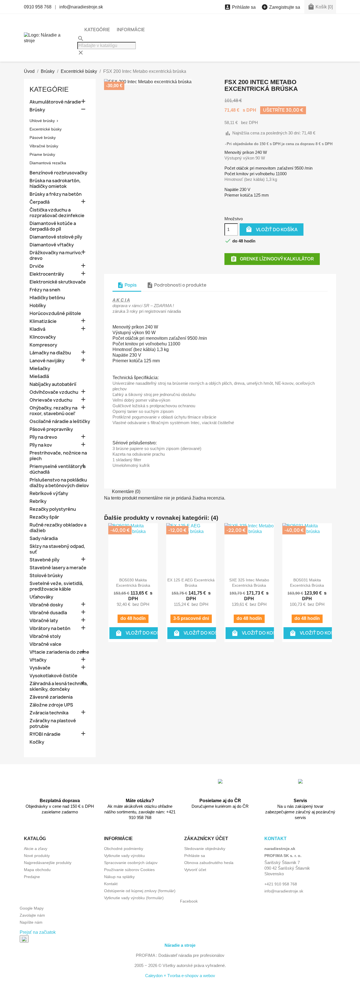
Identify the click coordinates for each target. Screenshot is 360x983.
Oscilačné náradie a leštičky (60, 421)
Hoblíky (38, 306)
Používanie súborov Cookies (129, 869)
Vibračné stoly (45, 636)
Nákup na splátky (119, 876)
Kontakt (111, 883)
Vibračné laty (44, 621)
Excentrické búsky (46, 129)
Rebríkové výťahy (49, 493)
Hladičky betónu (47, 298)
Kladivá (37, 329)
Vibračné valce (45, 644)
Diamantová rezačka (48, 163)
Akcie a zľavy (35, 848)
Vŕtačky (38, 660)
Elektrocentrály (47, 274)
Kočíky (37, 742)
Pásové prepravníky (51, 429)
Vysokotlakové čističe (53, 676)
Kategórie (97, 29)
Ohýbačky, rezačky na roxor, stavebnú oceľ (53, 411)
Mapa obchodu (37, 869)
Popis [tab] (127, 285)
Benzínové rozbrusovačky (58, 173)
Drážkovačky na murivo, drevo (56, 255)
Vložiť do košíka (272, 229)
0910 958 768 (37, 7)
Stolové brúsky (46, 576)
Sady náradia (44, 538)
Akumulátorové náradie (55, 102)
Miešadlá (39, 376)
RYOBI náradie (45, 734)
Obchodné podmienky (123, 848)
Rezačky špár (44, 517)
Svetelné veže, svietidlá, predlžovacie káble (57, 586)
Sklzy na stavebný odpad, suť (57, 549)
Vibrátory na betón (50, 628)
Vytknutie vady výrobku (124, 855)
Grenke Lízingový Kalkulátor (272, 258)
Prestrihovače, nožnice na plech (58, 456)
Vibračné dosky (46, 605)
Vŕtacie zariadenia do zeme (59, 652)
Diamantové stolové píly (56, 237)
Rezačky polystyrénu (53, 509)
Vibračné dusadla (48, 613)
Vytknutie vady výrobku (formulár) (134, 898)
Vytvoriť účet (195, 869)
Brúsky (37, 110)
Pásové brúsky (43, 137)
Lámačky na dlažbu (50, 353)
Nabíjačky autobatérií (53, 384)
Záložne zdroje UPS (51, 705)
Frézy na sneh (45, 290)
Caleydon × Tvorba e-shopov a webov (180, 975)
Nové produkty (37, 855)
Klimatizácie (43, 321)
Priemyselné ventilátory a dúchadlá (58, 469)
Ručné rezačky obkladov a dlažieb (58, 528)
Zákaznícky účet (206, 838)
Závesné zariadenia (51, 697)
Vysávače (40, 668)
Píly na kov (41, 445)
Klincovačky (43, 337)
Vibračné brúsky (44, 146)
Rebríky (38, 501)
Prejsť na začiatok (38, 932)
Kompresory (43, 345)
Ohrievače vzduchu (51, 400)
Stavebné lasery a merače (58, 568)
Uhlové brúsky (42, 120)
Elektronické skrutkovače (58, 282)
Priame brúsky (42, 154)
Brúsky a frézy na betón (56, 194)
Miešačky (40, 369)
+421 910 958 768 (280, 884)
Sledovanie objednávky (204, 848)
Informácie (131, 29)
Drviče (37, 266)
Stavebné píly (44, 560)
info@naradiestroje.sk (81, 7)
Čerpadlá (40, 202)
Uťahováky (41, 597)
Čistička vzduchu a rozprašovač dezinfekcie (57, 213)
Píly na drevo (43, 437)
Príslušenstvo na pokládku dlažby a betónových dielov (59, 483)
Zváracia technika (49, 713)
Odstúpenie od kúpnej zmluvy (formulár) (140, 890)
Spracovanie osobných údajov (131, 862)
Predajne (32, 876)
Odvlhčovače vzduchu (54, 392)
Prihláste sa (194, 855)
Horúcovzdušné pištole (55, 313)
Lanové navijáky (47, 361)
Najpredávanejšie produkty (47, 862)
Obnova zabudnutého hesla (208, 862)
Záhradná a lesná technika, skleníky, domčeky (59, 686)
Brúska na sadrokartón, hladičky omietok (55, 183)
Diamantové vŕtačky (52, 245)
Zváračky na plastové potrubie (53, 723)
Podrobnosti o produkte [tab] (176, 285)
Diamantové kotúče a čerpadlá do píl (53, 226)
